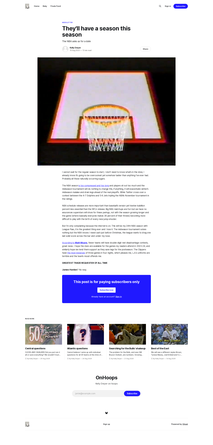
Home (36, 6)
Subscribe (180, 6)
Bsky (45, 6)
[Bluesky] (106, 413)
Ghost (185, 424)
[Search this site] (160, 6)
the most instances (76, 253)
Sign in (168, 6)
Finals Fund (56, 6)
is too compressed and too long (94, 185)
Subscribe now (106, 290)
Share (145, 49)
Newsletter (67, 22)
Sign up (106, 424)
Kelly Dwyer (75, 47)
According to (68, 243)
